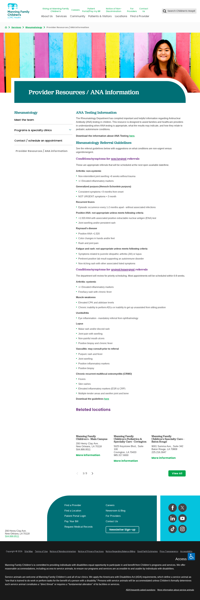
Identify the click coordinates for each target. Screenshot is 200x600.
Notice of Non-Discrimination (114, 10)
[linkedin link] (172, 518)
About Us (47, 16)
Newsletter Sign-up (122, 529)
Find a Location (72, 510)
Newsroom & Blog (115, 510)
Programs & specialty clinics (33, 130)
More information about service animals (175, 590)
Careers (75, 10)
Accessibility (186, 551)
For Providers (132, 10)
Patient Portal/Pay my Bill (91, 10)
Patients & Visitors (100, 16)
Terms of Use (41, 551)
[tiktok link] (172, 529)
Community (77, 16)
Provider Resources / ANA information (41, 151)
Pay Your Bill (71, 521)
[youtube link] (182, 518)
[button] (70, 130)
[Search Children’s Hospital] (164, 11)
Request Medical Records (78, 526)
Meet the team (24, 120)
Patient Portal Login (75, 516)
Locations (121, 16)
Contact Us (143, 10)
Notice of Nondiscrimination (63, 551)
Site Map (28, 551)
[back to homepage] (6, 27)
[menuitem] (47, 17)
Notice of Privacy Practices (91, 551)
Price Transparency (169, 551)
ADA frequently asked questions (140, 590)
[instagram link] (182, 529)
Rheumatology (33, 27)
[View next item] (92, 473)
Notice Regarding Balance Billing (120, 551)
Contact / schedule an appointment (38, 140)
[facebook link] (172, 508)
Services (61, 16)
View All (177, 473)
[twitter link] (182, 508)
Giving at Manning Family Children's (55, 10)
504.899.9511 (12, 536)
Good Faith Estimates (147, 551)
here (131, 135)
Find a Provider (139, 16)
